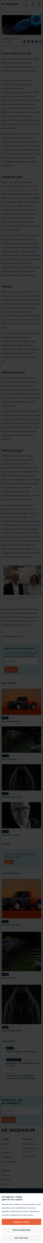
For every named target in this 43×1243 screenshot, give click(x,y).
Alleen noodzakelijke (21, 1230)
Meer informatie (21, 1237)
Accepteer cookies (21, 1222)
